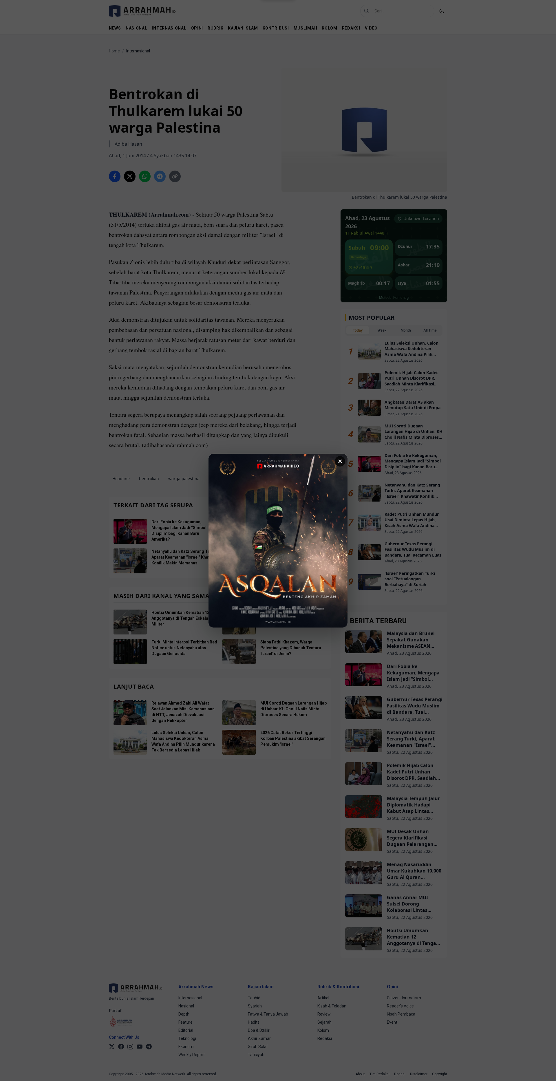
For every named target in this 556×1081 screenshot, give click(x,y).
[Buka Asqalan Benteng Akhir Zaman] (278, 541)
